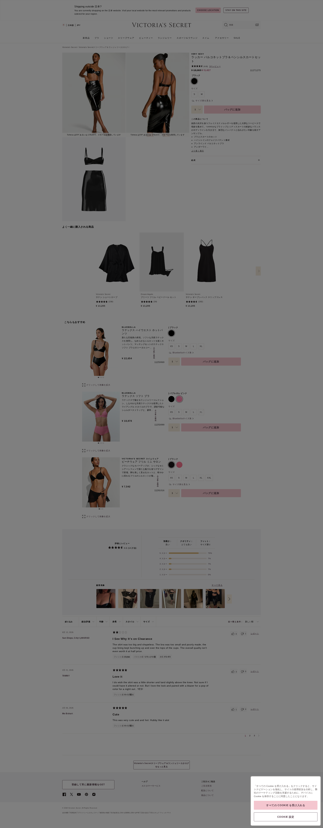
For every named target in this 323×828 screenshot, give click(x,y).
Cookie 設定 (285, 816)
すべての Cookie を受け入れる (285, 805)
